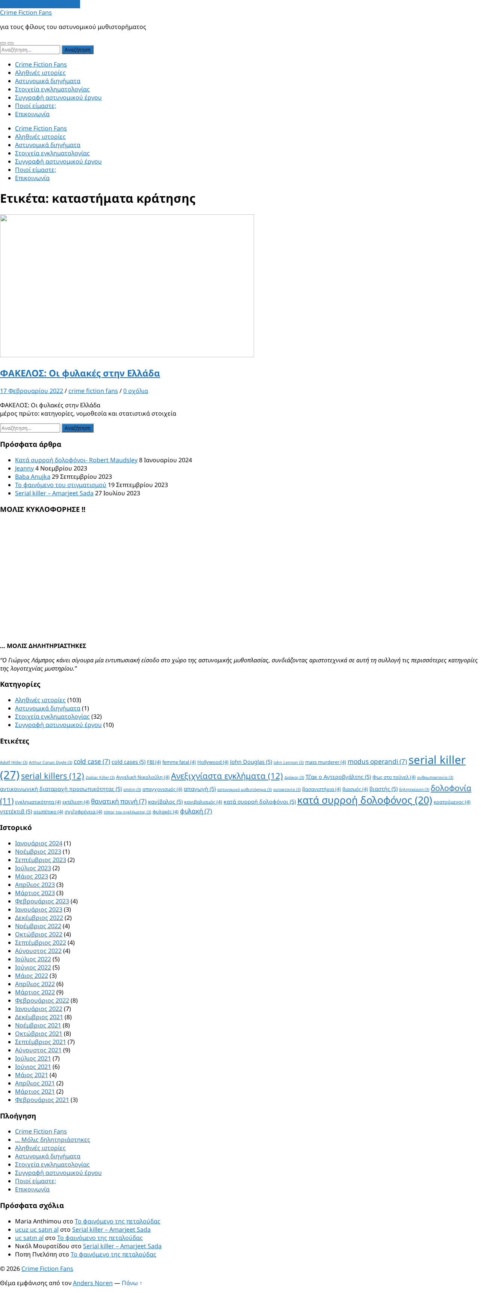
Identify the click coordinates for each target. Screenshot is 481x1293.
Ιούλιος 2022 (33, 959)
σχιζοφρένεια (83, 811)
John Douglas (251, 761)
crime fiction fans (93, 391)
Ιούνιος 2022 (33, 967)
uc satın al (29, 1238)
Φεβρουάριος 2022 (42, 1000)
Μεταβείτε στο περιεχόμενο (40, 4)
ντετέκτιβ (16, 811)
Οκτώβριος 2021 (38, 1033)
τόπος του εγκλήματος (127, 812)
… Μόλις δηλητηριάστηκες (52, 1139)
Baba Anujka (32, 476)
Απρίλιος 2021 (35, 1083)
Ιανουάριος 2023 (38, 909)
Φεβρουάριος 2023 (42, 901)
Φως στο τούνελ (394, 777)
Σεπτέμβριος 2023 (40, 860)
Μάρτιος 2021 (35, 1091)
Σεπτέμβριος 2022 (40, 942)
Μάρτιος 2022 (35, 992)
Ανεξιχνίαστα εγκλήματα (227, 775)
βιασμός (355, 789)
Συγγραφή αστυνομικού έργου (58, 97)
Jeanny (24, 468)
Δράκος (294, 777)
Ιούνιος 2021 (33, 1066)
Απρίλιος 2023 (35, 884)
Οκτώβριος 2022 (38, 934)
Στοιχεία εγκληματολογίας (52, 89)
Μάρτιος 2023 (35, 893)
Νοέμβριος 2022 (38, 926)
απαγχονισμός (162, 789)
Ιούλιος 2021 (33, 1058)
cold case (92, 761)
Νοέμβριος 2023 (38, 851)
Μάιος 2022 (31, 975)
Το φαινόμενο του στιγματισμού (60, 485)
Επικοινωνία (32, 114)
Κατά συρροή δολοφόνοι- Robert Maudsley (76, 460)
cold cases (128, 761)
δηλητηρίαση (414, 789)
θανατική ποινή (119, 801)
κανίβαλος (165, 801)
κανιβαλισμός (203, 801)
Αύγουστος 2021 (38, 1050)
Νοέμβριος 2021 (38, 1025)
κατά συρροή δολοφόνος (364, 800)
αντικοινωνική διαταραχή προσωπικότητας (61, 788)
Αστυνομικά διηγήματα (47, 81)
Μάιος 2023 (31, 876)
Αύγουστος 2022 (38, 951)
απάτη (132, 789)
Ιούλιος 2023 (33, 868)
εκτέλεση (75, 801)
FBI (154, 762)
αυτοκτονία (287, 789)
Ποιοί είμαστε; (35, 106)
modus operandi (377, 761)
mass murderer (325, 762)
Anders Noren (93, 1283)
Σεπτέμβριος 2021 (40, 1042)
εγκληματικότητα (38, 801)
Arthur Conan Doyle (50, 762)
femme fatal (179, 762)
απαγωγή (200, 788)
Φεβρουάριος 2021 (42, 1100)
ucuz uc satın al (37, 1229)
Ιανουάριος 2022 (38, 1009)
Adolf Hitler (13, 762)
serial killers (52, 775)
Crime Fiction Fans (26, 12)
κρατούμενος (452, 801)
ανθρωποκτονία (435, 777)
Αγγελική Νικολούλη (142, 777)
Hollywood (212, 762)
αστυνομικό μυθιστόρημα (244, 789)
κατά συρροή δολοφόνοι (260, 801)
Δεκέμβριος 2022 (39, 918)
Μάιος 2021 (31, 1075)
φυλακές (165, 811)
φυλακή (196, 811)
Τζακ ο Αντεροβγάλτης (338, 776)
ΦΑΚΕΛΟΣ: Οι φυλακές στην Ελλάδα (80, 373)
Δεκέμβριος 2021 (39, 1017)
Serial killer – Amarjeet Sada (54, 493)
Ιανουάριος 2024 (38, 843)
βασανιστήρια (321, 789)
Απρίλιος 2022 (35, 984)
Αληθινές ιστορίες (40, 72)
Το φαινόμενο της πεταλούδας (117, 1221)
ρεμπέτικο (48, 811)
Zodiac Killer (100, 777)
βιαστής (383, 788)
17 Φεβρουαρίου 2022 (31, 391)
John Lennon (289, 762)
